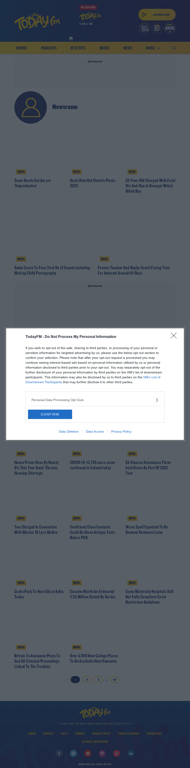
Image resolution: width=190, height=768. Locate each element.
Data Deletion (69, 431)
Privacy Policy (121, 431)
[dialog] (95, 384)
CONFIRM (50, 414)
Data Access (95, 431)
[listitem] (95, 400)
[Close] (175, 337)
